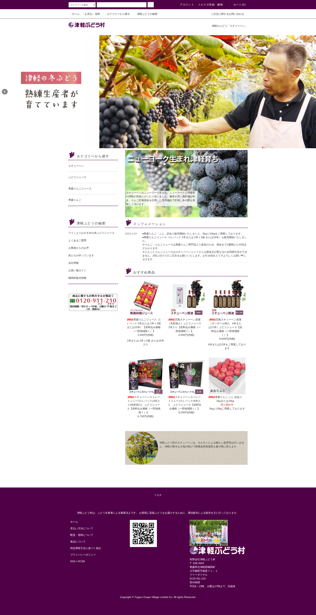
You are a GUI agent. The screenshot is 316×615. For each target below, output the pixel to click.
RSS (72, 561)
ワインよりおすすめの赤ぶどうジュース (91, 232)
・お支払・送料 (91, 13)
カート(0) (239, 4)
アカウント (187, 4)
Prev (5, 92)
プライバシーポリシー (83, 554)
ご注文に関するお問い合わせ (227, 13)
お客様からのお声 (78, 247)
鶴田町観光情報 (77, 277)
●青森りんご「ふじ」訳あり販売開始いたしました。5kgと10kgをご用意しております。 (192, 233)
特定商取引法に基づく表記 (85, 548)
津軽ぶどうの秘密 (147, 13)
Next (311, 92)
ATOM (81, 561)
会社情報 (73, 262)
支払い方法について (81, 528)
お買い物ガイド (77, 270)
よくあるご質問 (77, 240)
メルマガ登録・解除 (210, 4)
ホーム (74, 521)
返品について (78, 541)
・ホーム (74, 13)
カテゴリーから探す (118, 13)
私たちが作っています (81, 255)
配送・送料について (81, 534)
